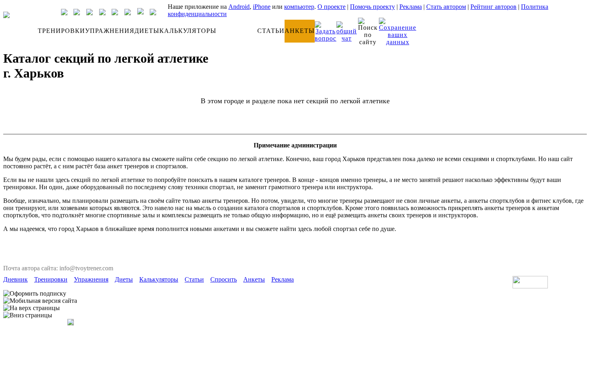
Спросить (223, 279)
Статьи (194, 279)
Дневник (15, 279)
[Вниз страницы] (27, 315)
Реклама (410, 6)
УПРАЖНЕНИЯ (109, 30)
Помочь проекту (372, 6)
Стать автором (446, 6)
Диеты (124, 279)
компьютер (299, 6)
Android (239, 6)
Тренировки (50, 279)
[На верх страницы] (31, 308)
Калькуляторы (158, 279)
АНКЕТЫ (300, 30)
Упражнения (91, 279)
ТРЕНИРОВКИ (61, 30)
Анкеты (254, 279)
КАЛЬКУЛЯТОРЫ (187, 30)
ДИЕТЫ (146, 30)
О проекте (331, 6)
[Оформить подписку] (34, 293)
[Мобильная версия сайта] (40, 300)
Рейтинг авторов (493, 6)
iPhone (262, 6)
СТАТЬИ (271, 30)
